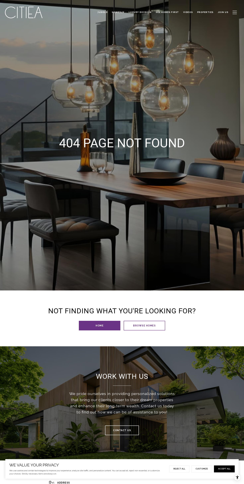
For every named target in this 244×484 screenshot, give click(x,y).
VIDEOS (188, 12)
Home (100, 325)
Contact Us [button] (122, 430)
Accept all (224, 469)
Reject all (179, 469)
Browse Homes (144, 325)
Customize (202, 469)
